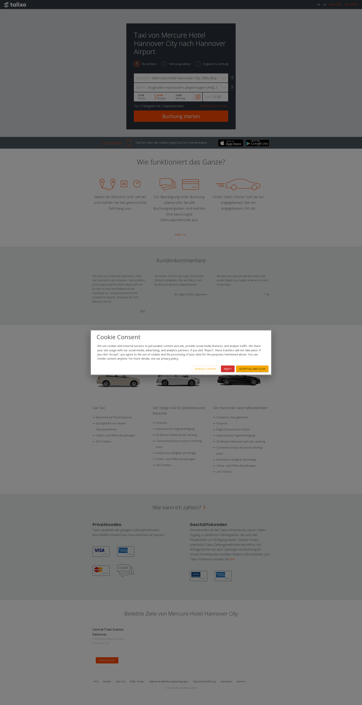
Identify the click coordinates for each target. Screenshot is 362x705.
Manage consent (205, 368)
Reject (228, 368)
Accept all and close (252, 368)
